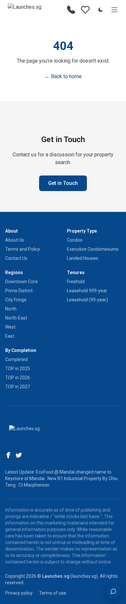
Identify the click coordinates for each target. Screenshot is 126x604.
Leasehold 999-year (87, 290)
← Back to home (63, 76)
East (9, 336)
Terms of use (52, 593)
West (10, 327)
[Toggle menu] (114, 9)
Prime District (19, 290)
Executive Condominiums (93, 249)
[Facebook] (8, 455)
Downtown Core (21, 281)
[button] (113, 591)
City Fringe (15, 299)
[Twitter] (19, 455)
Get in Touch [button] (63, 183)
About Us (14, 240)
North (10, 308)
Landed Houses (82, 258)
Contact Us (16, 258)
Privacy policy (19, 593)
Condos (74, 240)
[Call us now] (71, 9)
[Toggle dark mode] (100, 10)
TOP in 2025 (17, 368)
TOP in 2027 (17, 386)
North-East (16, 317)
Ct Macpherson (33, 485)
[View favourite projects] (85, 9)
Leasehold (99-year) (87, 299)
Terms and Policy (22, 249)
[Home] (24, 9)
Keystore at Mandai (25, 478)
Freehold (76, 281)
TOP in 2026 (17, 377)
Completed (16, 359)
